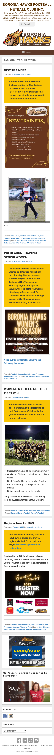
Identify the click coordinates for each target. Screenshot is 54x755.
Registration (20, 629)
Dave (29, 74)
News (13, 238)
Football (23, 236)
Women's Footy (26, 627)
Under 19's (15, 243)
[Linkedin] (25, 740)
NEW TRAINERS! (15, 70)
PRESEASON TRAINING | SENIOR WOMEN (21, 255)
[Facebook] (19, 740)
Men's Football (40, 240)
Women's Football (33, 243)
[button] (47, 180)
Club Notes (15, 236)
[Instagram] (30, 740)
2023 (40, 627)
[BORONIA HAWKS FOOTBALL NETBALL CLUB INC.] (27, 38)
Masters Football (33, 236)
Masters (31, 240)
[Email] (36, 740)
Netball (45, 624)
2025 (18, 240)
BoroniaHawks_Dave (34, 527)
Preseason (40, 374)
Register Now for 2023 (19, 523)
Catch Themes (33, 751)
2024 (26, 376)
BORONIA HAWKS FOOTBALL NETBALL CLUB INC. (27, 7)
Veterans (34, 238)
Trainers (7, 243)
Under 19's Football (23, 238)
